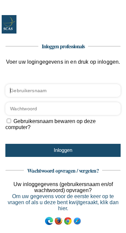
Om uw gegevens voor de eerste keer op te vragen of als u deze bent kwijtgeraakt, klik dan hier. (63, 202)
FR (109, 5)
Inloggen (63, 150)
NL (99, 5)
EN (119, 5)
